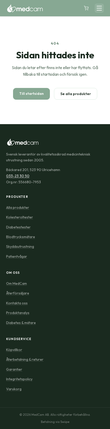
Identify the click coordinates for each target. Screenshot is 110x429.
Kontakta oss (17, 303)
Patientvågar (16, 256)
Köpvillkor (14, 349)
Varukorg (13, 389)
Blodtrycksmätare (20, 237)
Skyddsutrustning (20, 246)
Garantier (14, 369)
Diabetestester (18, 227)
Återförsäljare (17, 293)
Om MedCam (16, 283)
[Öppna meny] (99, 8)
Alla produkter (17, 207)
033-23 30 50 (17, 176)
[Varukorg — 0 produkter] (86, 8)
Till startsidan (31, 93)
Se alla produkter (75, 94)
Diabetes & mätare (21, 322)
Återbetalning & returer (24, 359)
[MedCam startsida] (24, 8)
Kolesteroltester (19, 217)
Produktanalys (17, 312)
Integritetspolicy (19, 379)
